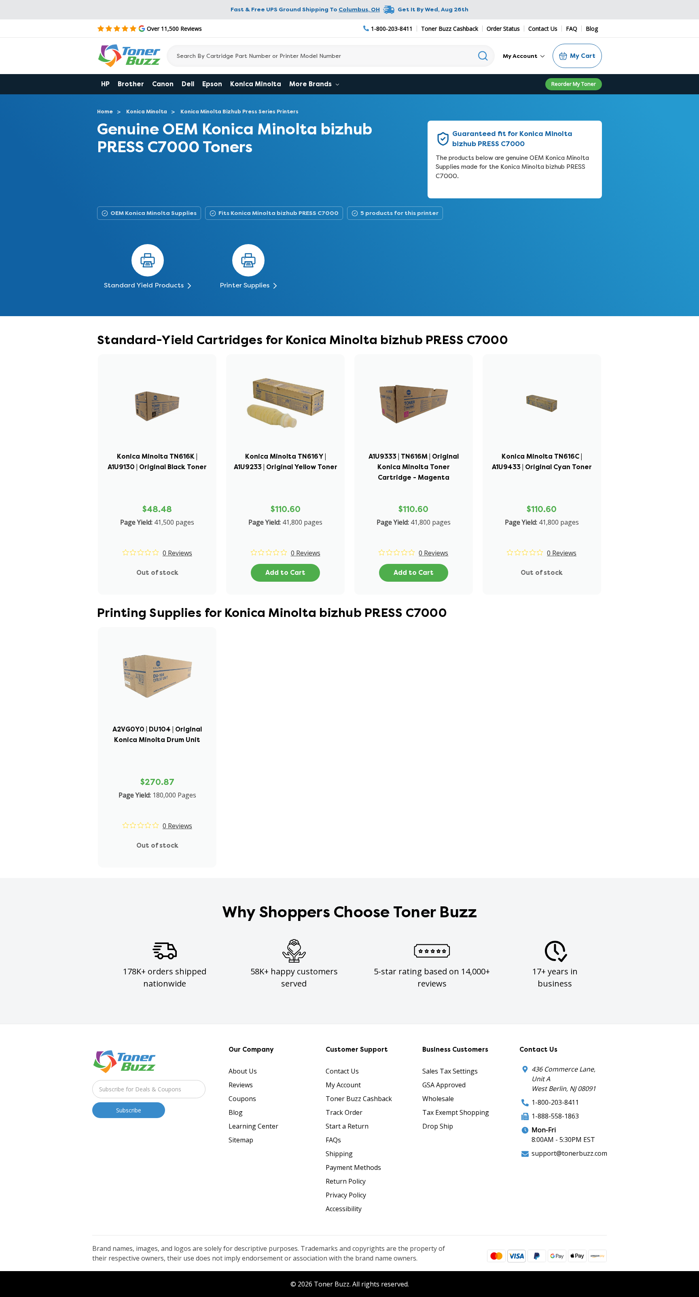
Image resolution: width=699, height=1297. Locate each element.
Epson (212, 84)
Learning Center (253, 1126)
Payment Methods (353, 1167)
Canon (163, 84)
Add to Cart (285, 572)
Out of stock (157, 572)
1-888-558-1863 (555, 1116)
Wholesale (438, 1098)
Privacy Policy (346, 1195)
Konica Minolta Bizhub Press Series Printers (239, 111)
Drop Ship (437, 1126)
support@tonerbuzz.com (569, 1153)
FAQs (333, 1139)
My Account (521, 56)
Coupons (242, 1098)
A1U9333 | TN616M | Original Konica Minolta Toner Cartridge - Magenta (414, 467)
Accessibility (344, 1208)
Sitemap (241, 1139)
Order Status (503, 29)
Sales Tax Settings (450, 1071)
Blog (592, 29)
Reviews (241, 1084)
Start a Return (347, 1126)
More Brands (311, 84)
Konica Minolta (255, 84)
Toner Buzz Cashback (449, 29)
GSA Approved (444, 1084)
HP (105, 84)
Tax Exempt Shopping (455, 1112)
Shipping (339, 1153)
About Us (243, 1071)
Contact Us (542, 29)
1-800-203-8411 (555, 1102)
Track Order (344, 1112)
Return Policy (346, 1181)
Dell (188, 84)
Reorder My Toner (573, 83)
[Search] (483, 56)
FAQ (571, 29)
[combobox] (331, 56)
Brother (131, 84)
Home (105, 111)
